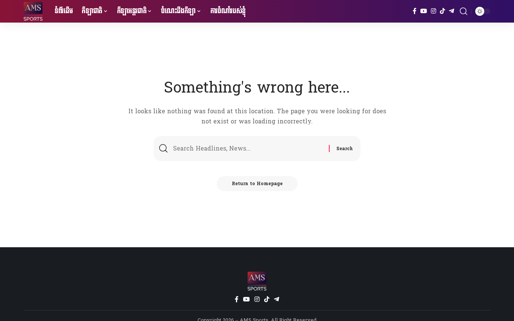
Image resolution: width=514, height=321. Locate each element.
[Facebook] (414, 11)
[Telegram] (451, 11)
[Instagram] (433, 11)
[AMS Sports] (33, 11)
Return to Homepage (257, 184)
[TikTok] (442, 11)
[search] (463, 11)
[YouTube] (423, 11)
